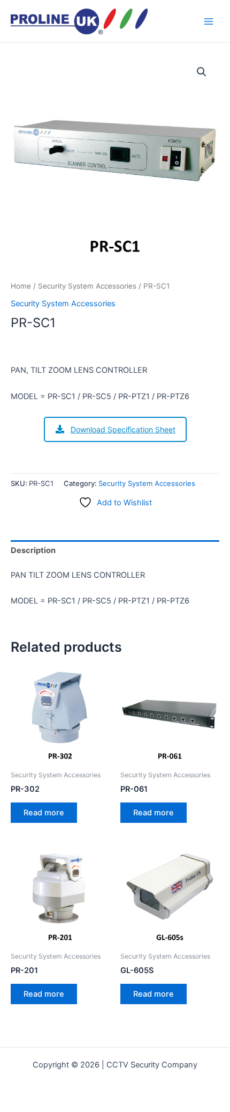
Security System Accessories (87, 286)
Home (21, 286)
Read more (44, 813)
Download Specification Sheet (123, 429)
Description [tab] (33, 550)
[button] (201, 72)
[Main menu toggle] (208, 21)
